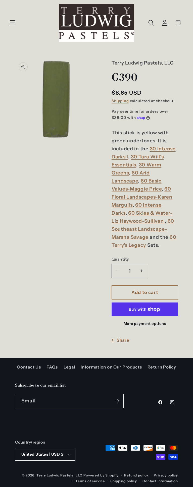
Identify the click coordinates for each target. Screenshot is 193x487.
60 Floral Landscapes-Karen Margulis (142, 197)
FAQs (52, 367)
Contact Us (29, 367)
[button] (12, 22)
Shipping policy (123, 481)
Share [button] (123, 340)
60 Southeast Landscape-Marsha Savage (143, 229)
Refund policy (136, 475)
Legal (69, 367)
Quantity (120, 259)
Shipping (120, 101)
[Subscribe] (116, 401)
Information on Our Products (111, 367)
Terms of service (90, 481)
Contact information (160, 481)
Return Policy (162, 367)
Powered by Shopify (101, 475)
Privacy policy (166, 475)
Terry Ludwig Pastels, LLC (59, 475)
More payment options (145, 323)
